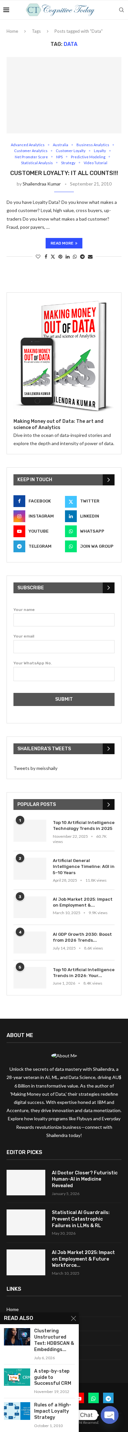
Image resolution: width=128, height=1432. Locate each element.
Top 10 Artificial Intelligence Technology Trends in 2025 (84, 825)
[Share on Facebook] (46, 256)
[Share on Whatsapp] (75, 256)
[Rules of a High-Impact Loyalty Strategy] (17, 1411)
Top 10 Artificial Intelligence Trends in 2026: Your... (84, 972)
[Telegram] (108, 1398)
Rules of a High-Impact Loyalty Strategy (52, 1411)
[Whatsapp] (93, 1398)
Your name (24, 609)
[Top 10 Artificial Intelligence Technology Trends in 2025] (29, 831)
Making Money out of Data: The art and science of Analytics (58, 424)
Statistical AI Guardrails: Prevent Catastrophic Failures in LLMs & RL (81, 1219)
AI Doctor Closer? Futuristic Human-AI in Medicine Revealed (84, 1179)
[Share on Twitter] (53, 256)
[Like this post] (38, 256)
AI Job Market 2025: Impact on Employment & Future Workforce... (83, 1259)
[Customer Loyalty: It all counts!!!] (64, 95)
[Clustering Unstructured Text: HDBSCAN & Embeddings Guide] (17, 1336)
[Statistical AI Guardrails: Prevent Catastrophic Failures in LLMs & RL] (26, 1222)
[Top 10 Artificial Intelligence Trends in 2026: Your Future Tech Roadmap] (29, 978)
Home (12, 31)
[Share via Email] (90, 256)
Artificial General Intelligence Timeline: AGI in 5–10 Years (84, 866)
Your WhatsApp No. (32, 663)
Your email (23, 636)
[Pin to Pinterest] (60, 256)
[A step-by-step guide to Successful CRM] (17, 1377)
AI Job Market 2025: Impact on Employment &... (83, 902)
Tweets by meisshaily (35, 768)
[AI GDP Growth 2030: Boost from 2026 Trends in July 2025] (29, 942)
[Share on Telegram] (82, 256)
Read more (62, 243)
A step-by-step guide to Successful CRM (52, 1377)
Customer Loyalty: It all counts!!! (64, 173)
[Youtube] (79, 1398)
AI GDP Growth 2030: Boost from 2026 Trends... (82, 937)
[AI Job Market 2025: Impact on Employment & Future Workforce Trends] (29, 907)
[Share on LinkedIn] (68, 256)
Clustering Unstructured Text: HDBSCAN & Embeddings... (54, 1340)
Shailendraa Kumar (42, 183)
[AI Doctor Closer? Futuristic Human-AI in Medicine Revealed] (26, 1183)
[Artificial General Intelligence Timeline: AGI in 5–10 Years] (29, 869)
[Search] (121, 9)
